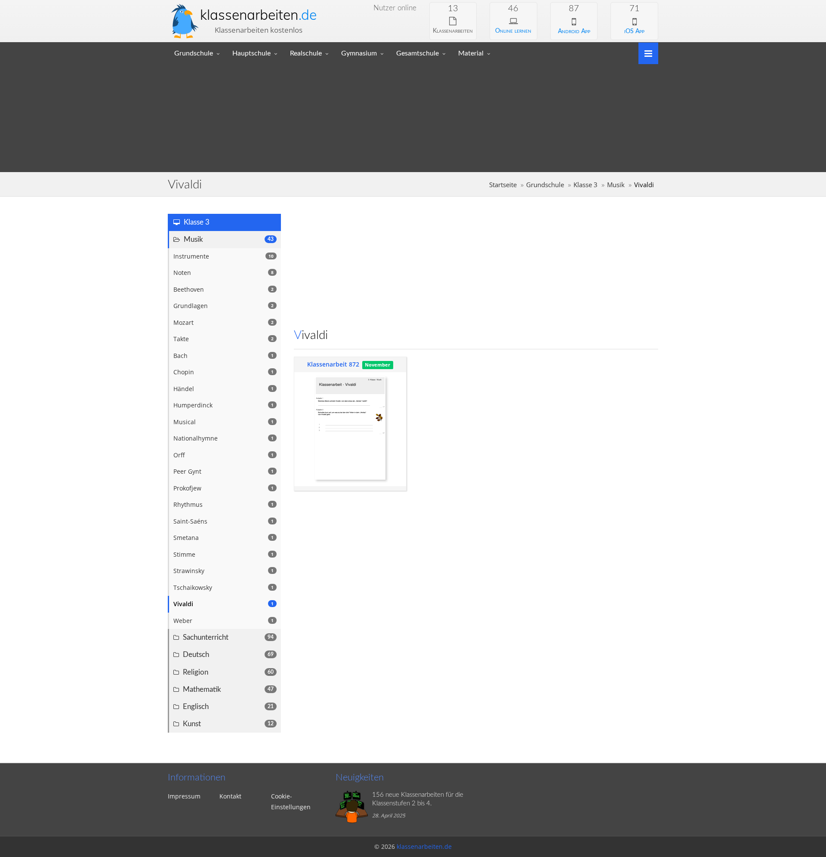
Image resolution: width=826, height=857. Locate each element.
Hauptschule (251, 53)
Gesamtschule (417, 53)
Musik (616, 184)
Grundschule (193, 53)
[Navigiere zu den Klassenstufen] (645, 53)
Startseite (503, 184)
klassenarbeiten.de (424, 846)
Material (471, 53)
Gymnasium (359, 53)
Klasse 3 (585, 184)
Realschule (306, 53)
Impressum (184, 796)
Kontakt (230, 796)
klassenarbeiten (258, 14)
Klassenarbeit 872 (333, 364)
